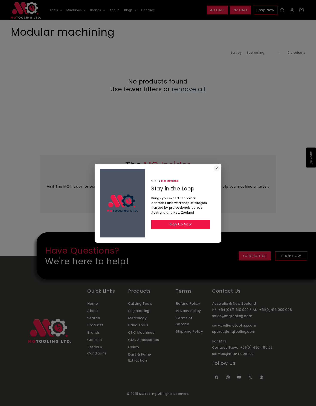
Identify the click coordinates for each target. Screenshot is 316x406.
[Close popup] (217, 168)
